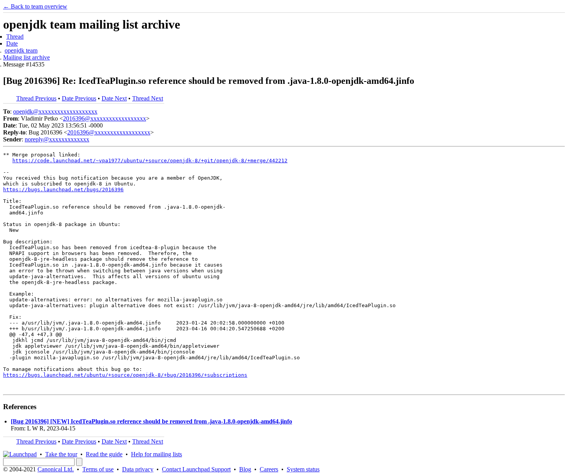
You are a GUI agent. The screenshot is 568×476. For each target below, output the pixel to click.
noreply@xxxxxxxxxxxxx (57, 139)
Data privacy (137, 469)
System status (303, 469)
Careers (269, 469)
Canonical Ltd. (55, 469)
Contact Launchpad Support (196, 469)
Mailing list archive (26, 57)
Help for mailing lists (156, 454)
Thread (15, 36)
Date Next (114, 98)
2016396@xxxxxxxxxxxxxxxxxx (104, 118)
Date (12, 43)
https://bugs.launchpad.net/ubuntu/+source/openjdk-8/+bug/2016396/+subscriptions (125, 375)
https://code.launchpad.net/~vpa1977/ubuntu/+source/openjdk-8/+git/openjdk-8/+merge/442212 (149, 160)
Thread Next (147, 98)
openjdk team (21, 50)
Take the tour (61, 454)
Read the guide (104, 454)
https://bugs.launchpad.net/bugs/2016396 (63, 189)
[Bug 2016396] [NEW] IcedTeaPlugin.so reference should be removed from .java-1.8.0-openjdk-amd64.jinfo (151, 421)
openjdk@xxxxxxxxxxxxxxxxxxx (55, 111)
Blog (245, 469)
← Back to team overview (35, 6)
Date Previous (79, 98)
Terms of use (98, 469)
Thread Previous (36, 98)
